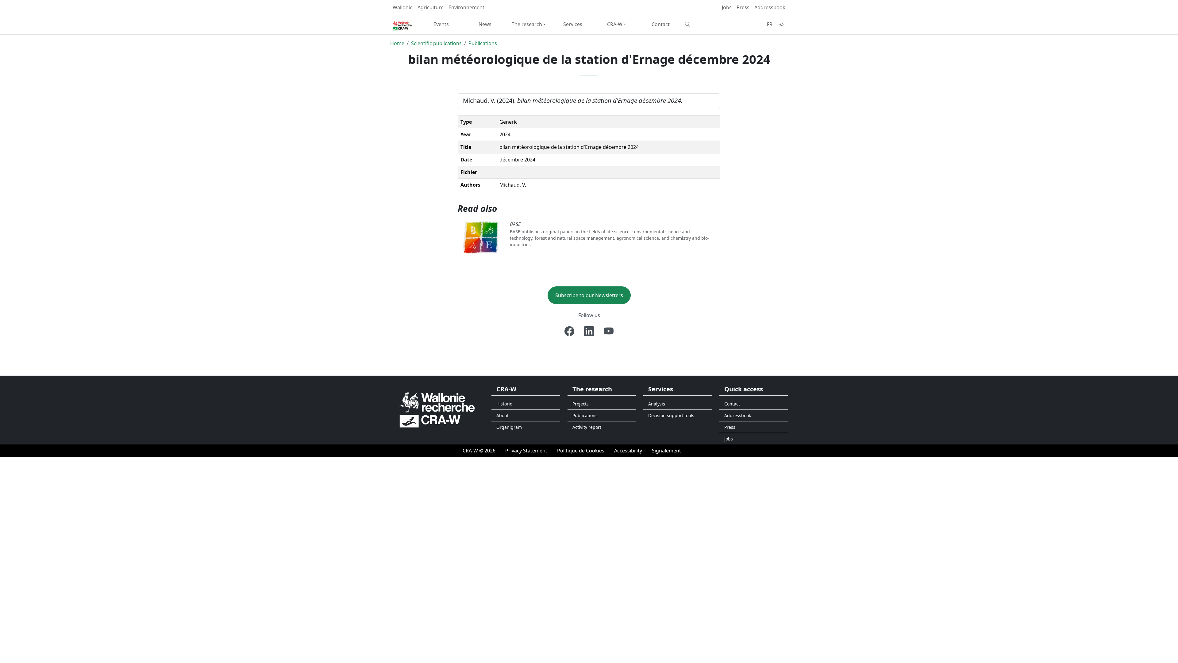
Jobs (727, 7)
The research (527, 24)
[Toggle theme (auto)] (781, 24)
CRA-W (614, 24)
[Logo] (437, 410)
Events (441, 24)
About (502, 415)
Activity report (586, 427)
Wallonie (403, 7)
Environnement (466, 7)
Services (572, 24)
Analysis (656, 404)
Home (397, 43)
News (485, 24)
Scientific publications (436, 43)
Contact (661, 24)
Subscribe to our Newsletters (589, 295)
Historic (504, 404)
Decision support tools (671, 415)
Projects (580, 404)
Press (743, 7)
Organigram (509, 427)
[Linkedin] (589, 331)
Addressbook (769, 7)
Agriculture (431, 7)
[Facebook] (569, 331)
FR (769, 24)
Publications (482, 43)
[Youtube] (609, 331)
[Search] (704, 24)
